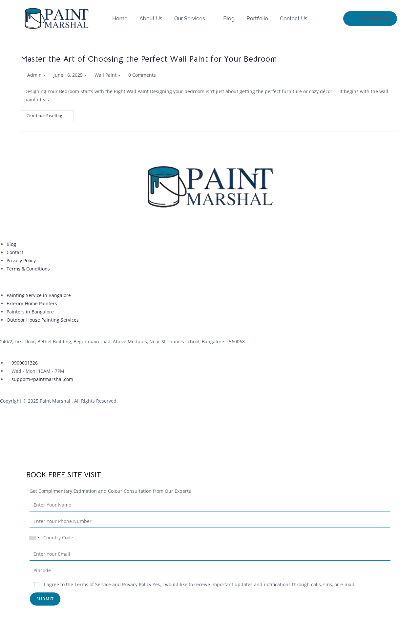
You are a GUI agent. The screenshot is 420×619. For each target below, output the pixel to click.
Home (120, 18)
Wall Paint (105, 75)
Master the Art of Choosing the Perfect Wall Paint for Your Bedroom (149, 59)
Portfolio (257, 18)
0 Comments (142, 75)
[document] (210, 539)
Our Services (189, 18)
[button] (2, 463)
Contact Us (293, 18)
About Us (150, 18)
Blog (229, 18)
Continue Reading (50, 114)
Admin (34, 75)
